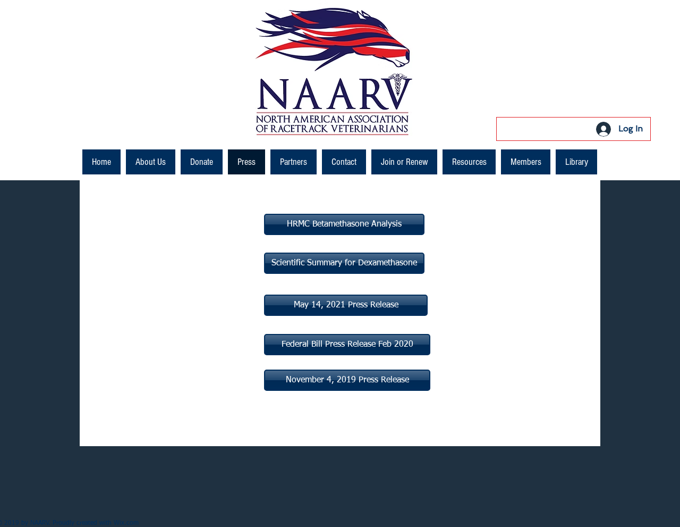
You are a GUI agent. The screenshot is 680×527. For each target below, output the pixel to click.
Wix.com (126, 523)
